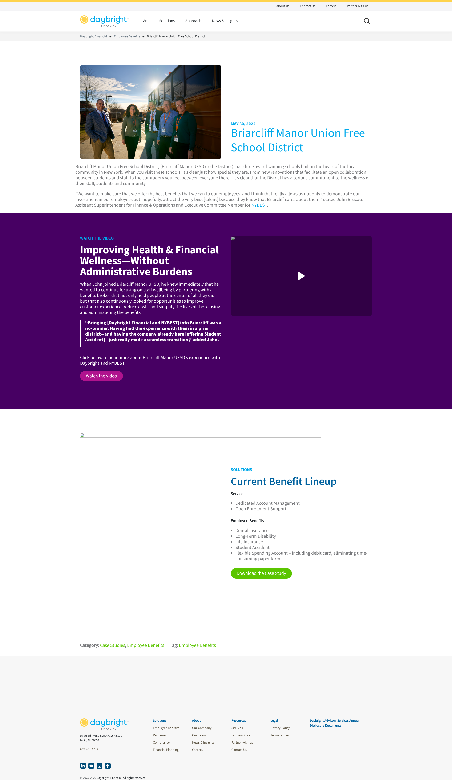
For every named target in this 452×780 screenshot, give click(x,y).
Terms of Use (279, 735)
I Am (145, 21)
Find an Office (240, 735)
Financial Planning (166, 750)
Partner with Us (357, 6)
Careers (331, 6)
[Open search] (367, 21)
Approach (193, 21)
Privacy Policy (280, 728)
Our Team (199, 735)
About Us (282, 6)
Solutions (167, 21)
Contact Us (307, 6)
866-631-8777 (89, 749)
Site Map (237, 728)
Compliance (161, 742)
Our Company (202, 728)
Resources (238, 720)
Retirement (161, 735)
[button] (101, 376)
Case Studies (112, 645)
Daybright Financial (93, 36)
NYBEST (259, 205)
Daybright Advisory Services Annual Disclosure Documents (334, 723)
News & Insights (225, 21)
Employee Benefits (127, 36)
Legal (274, 720)
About (196, 720)
